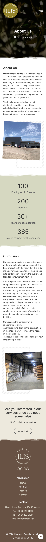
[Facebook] (20, 469)
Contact (23, 494)
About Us (23, 487)
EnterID (29, 538)
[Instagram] (26, 469)
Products (23, 490)
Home (17, 37)
